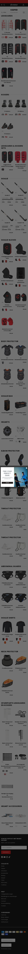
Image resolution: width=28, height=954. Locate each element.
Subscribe (7, 482)
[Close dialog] (26, 468)
